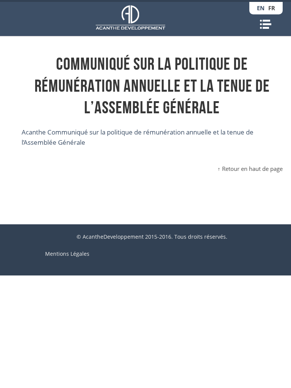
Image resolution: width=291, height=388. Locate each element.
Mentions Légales (67, 253)
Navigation (265, 24)
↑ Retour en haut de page (250, 168)
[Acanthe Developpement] (130, 17)
